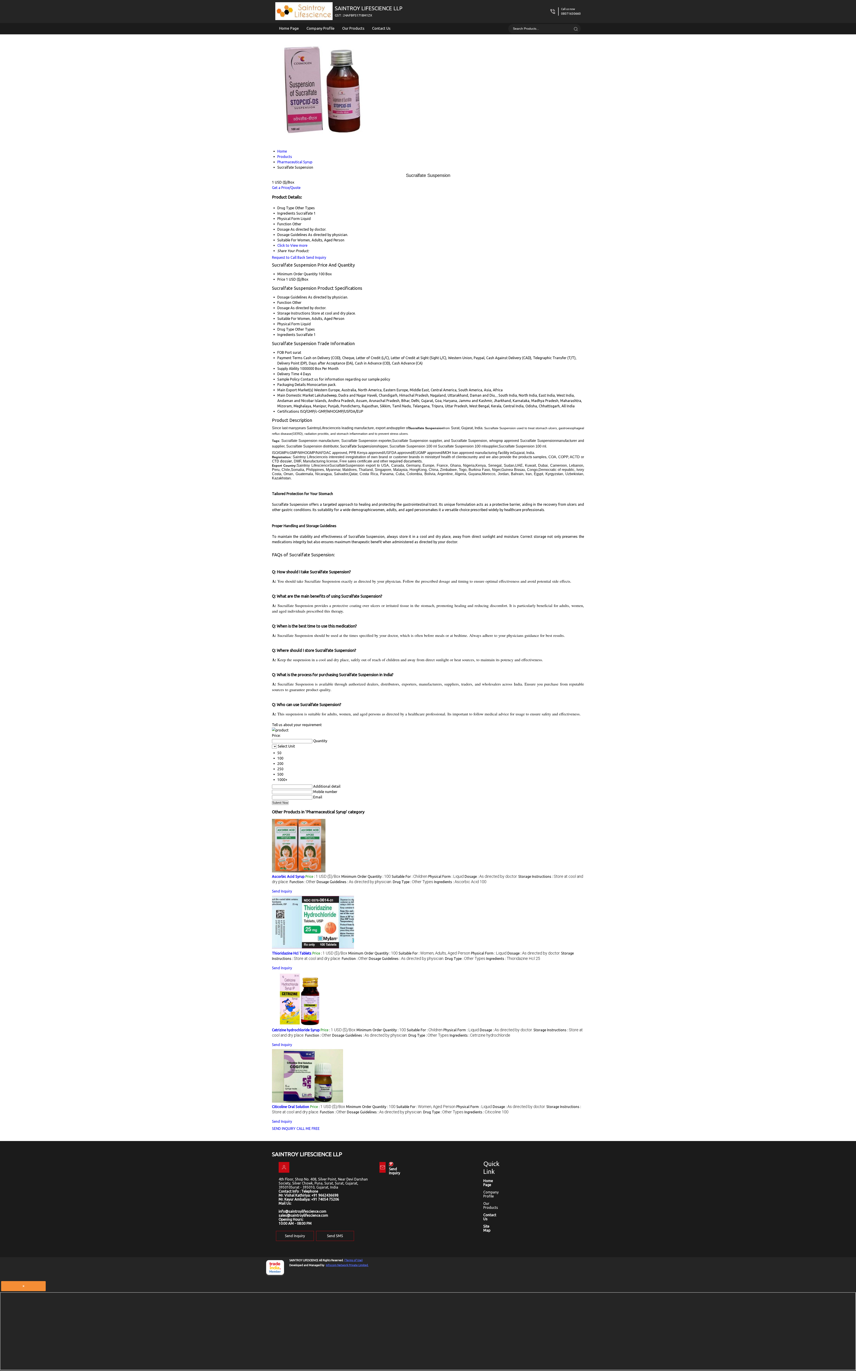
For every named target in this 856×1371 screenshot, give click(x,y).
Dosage (283, 308)
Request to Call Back (288, 257)
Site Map (486, 1228)
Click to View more (292, 245)
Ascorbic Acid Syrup (288, 876)
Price (281, 279)
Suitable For (286, 319)
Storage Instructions (293, 313)
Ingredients (286, 335)
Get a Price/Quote (286, 188)
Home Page (289, 28)
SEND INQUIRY (284, 1129)
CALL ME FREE (308, 1129)
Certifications (288, 411)
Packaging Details (291, 385)
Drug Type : (413, 882)
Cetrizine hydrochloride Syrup (296, 1030)
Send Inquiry (316, 257)
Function (284, 302)
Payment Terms (289, 358)
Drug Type (285, 329)
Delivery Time (288, 374)
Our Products (353, 28)
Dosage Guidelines (292, 297)
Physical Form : (446, 876)
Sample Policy (288, 379)
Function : (303, 882)
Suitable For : (409, 876)
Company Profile (321, 28)
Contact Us (381, 28)
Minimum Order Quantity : (366, 876)
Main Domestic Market (295, 395)
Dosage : (491, 876)
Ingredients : (460, 882)
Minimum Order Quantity (297, 274)
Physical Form (288, 324)
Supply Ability (288, 369)
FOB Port (284, 352)
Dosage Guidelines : (354, 882)
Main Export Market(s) (295, 390)
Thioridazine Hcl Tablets (291, 953)
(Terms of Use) (353, 1260)
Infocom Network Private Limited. (347, 1265)
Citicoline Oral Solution (290, 1107)
